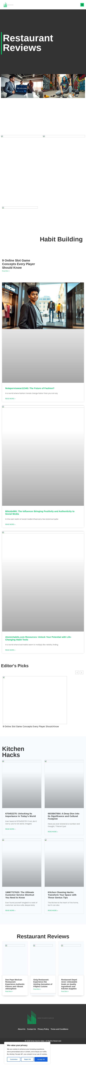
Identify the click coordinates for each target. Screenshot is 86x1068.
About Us (21, 1029)
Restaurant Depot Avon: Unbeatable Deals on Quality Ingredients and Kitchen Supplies (69, 984)
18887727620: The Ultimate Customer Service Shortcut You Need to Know (19, 895)
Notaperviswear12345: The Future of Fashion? (29, 388)
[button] (82, 4)
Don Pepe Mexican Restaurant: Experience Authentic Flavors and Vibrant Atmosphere (15, 984)
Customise (13, 1059)
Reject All (27, 1059)
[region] (27, 1053)
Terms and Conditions (59, 1029)
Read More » (6, 271)
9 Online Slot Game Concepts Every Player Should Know (18, 264)
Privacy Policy (43, 1029)
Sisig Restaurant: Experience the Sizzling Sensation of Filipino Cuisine (42, 983)
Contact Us (31, 1029)
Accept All (41, 1059)
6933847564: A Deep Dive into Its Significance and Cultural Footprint (63, 816)
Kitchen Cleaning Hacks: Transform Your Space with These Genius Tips (62, 895)
